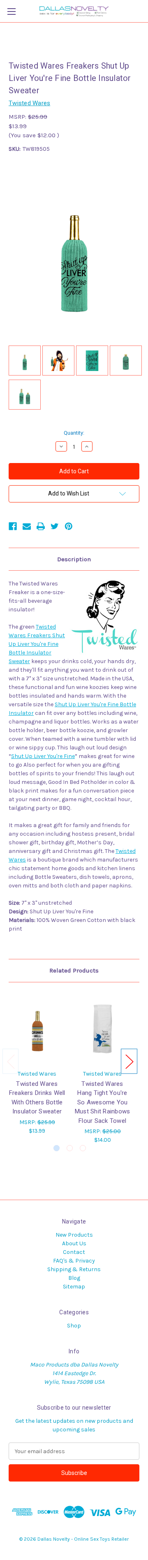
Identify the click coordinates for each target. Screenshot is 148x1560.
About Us (74, 1243)
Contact (74, 1252)
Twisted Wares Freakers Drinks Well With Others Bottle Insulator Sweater (37, 1097)
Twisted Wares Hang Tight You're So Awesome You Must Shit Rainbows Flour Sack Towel (102, 1102)
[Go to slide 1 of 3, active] (56, 1148)
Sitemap (74, 1286)
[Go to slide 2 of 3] (70, 1148)
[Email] (27, 526)
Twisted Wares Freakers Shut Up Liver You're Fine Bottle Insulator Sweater (37, 644)
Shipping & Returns (74, 1269)
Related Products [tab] (74, 970)
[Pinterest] (69, 526)
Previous (10, 1061)
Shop (74, 1325)
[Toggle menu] (11, 11)
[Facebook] (13, 526)
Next (129, 1061)
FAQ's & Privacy (74, 1260)
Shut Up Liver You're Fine (43, 756)
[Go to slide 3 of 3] (83, 1148)
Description (74, 559)
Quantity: (74, 433)
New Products (74, 1234)
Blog (74, 1277)
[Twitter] (55, 526)
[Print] (41, 526)
